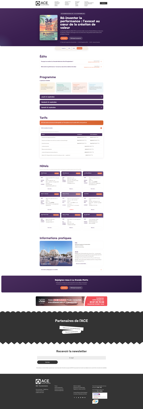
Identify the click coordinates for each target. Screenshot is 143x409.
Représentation (57, 2)
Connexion (86, 1)
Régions (56, 4)
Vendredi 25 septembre (49, 102)
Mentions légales (77, 386)
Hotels (74, 48)
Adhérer (104, 3)
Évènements (77, 1)
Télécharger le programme (75, 38)
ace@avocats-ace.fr (40, 392)
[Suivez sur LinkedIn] (78, 397)
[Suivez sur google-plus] (85, 397)
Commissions (57, 3)
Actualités (77, 2)
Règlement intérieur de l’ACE (79, 389)
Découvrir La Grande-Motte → (81, 263)
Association (57, 1)
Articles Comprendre (59, 389)
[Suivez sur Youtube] (83, 397)
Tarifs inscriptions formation (47, 128)
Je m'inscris (64, 38)
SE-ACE (56, 5)
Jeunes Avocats (67, 1)
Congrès (76, 4)
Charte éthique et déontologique (80, 392)
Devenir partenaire (71, 331)
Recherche (90, 3)
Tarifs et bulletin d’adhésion (89, 2)
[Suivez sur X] (76, 397)
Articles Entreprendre (59, 390)
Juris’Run (76, 5)
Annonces (86, 4)
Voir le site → (50, 188)
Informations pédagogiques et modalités (49, 269)
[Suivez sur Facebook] (74, 397)
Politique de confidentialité (79, 387)
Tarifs (69, 48)
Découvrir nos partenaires (71, 328)
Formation (66, 2)
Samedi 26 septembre (48, 107)
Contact (85, 5)
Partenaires (67, 4)
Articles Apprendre (59, 387)
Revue (76, 3)
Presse (56, 386)
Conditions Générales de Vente (80, 394)
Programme (64, 48)
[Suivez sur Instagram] (80, 397)
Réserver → (71, 188)
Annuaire (86, 3)
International (67, 3)
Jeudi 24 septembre (48, 97)
